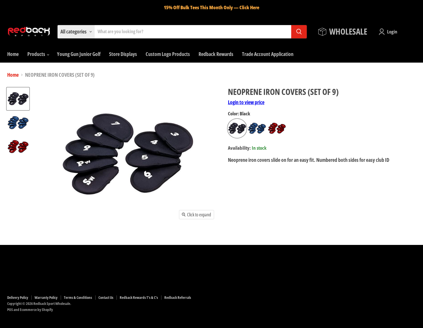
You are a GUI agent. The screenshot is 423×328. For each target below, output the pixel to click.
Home (13, 53)
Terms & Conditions (78, 297)
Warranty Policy (46, 297)
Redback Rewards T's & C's (139, 297)
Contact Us (105, 297)
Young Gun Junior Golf (78, 53)
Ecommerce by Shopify (36, 309)
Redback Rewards (216, 53)
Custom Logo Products (168, 53)
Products (36, 53)
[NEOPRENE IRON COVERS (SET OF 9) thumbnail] (18, 98)
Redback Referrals (177, 297)
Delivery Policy (17, 297)
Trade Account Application (268, 53)
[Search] (299, 31)
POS (10, 309)
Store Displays (123, 53)
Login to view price (246, 102)
